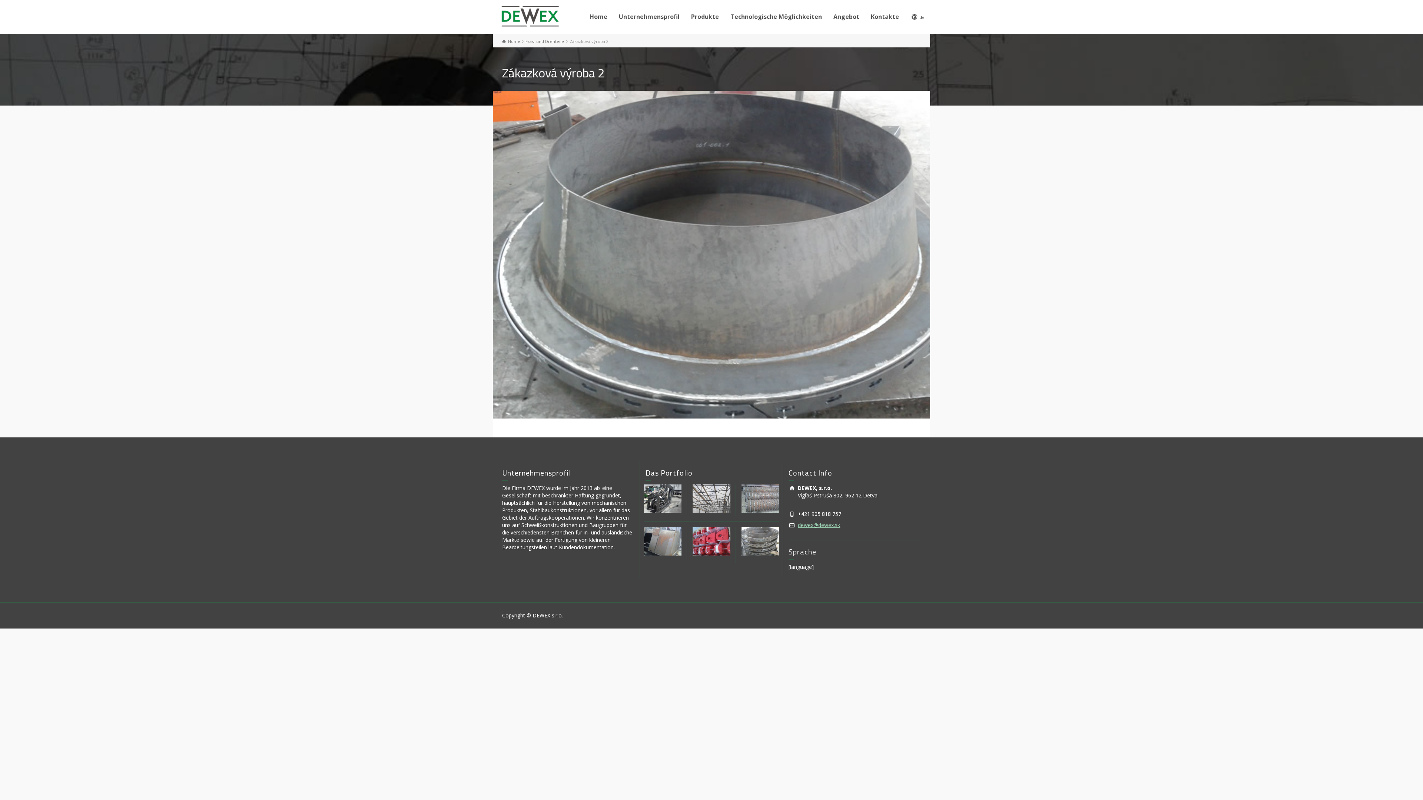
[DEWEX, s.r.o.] (529, 15)
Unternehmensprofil (649, 17)
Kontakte (885, 17)
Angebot (846, 17)
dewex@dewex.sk (819, 525)
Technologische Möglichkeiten (776, 17)
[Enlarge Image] (711, 255)
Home (598, 17)
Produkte (705, 17)
